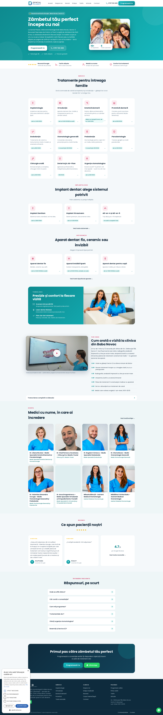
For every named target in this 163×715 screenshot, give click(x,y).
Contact (97, 3)
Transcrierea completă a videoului (41, 398)
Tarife (81, 3)
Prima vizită (114, 691)
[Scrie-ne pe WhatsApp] (158, 710)
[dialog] (16, 691)
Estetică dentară (61, 694)
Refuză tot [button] (9, 706)
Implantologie (60, 688)
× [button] (28, 670)
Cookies (132, 712)
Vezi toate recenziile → (117, 555)
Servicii (67, 3)
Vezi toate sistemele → (81, 228)
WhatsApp (93, 665)
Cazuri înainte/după (89, 696)
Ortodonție (59, 691)
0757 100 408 (58, 48)
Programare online (117, 688)
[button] (16, 710)
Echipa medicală (88, 691)
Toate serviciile (60, 699)
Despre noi (58, 3)
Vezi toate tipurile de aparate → (81, 279)
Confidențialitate (123, 712)
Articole (88, 3)
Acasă (50, 3)
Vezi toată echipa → (127, 418)
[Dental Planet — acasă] (35, 3)
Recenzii (85, 694)
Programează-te (126, 3)
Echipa (74, 3)
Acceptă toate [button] (22, 706)
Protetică (59, 696)
